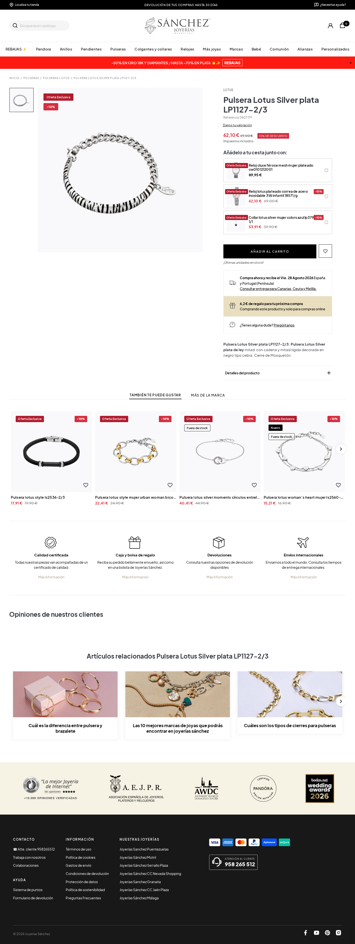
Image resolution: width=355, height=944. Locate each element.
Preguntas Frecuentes (83, 898)
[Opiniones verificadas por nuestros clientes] (50, 788)
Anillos (66, 49)
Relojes (187, 49)
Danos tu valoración (237, 125)
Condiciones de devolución (87, 873)
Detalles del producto (278, 373)
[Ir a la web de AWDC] (206, 788)
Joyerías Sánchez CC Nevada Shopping (150, 873)
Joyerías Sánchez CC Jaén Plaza (144, 889)
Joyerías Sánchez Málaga (139, 898)
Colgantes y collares (153, 49)
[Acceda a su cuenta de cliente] (330, 25)
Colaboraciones (26, 865)
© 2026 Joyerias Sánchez (31, 934)
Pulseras (118, 49)
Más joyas (212, 49)
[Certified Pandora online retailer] (263, 788)
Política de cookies (80, 857)
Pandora (43, 49)
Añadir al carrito (270, 251)
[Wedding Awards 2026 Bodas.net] (319, 788)
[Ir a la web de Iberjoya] (136, 788)
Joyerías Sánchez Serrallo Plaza (144, 865)
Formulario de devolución (33, 898)
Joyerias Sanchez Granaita (140, 882)
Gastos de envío (78, 865)
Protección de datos (82, 882)
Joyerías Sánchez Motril (138, 857)
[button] (325, 251)
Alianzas (305, 49)
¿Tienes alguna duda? (267, 325)
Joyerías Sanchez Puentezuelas (144, 849)
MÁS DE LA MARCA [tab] (208, 395)
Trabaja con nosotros (29, 857)
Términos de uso (78, 849)
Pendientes (91, 49)
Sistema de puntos (28, 889)
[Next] (341, 449)
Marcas (236, 49)
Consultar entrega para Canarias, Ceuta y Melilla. (278, 288)
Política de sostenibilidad (85, 889)
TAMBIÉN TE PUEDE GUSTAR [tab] (155, 395)
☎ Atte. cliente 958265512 (34, 849)
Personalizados (335, 49)
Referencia (231, 117)
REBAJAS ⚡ (16, 49)
